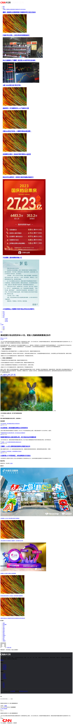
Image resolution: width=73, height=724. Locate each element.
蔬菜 (4, 712)
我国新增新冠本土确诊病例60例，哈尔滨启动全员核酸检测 (18, 437)
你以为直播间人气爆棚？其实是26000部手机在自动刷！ (19, 60)
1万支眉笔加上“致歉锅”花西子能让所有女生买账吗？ (19, 309)
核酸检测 (5, 374)
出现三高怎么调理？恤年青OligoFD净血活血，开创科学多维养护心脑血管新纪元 (11, 652)
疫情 (12, 374)
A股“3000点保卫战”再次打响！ (12, 85)
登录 (2, 324)
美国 (4, 710)
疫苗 (4, 708)
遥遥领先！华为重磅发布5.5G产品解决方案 (16, 108)
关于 (4, 317)
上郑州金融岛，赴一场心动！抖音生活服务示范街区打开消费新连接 (9, 518)
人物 (4, 314)
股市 (4, 704)
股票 (4, 707)
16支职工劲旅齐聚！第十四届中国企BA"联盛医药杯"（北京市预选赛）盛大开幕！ (11, 570)
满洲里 (9, 374)
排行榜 (6, 321)
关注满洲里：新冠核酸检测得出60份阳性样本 (14, 428)
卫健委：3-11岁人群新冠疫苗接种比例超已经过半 (15, 446)
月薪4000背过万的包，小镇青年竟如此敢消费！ (17, 131)
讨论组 (6, 318)
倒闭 (4, 718)
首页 (4, 6)
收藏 (7, 375)
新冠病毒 (4, 703)
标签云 (6, 319)
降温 (4, 715)
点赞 (11, 375)
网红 (4, 711)
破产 (4, 716)
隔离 (14, 374)
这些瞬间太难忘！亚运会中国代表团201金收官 (17, 154)
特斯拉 (4, 714)
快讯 (4, 315)
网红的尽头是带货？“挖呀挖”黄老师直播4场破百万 (18, 177)
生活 (4, 313)
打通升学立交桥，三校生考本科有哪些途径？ (16, 35)
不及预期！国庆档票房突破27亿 (12, 257)
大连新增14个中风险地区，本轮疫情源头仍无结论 (15, 455)
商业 (4, 311)
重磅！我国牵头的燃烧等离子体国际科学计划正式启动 (19, 12)
